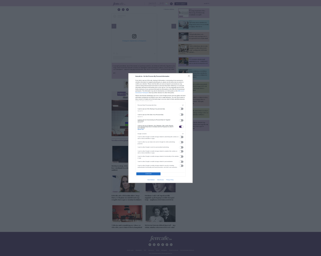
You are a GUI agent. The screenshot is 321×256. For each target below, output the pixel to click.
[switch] (181, 109)
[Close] (189, 76)
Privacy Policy (170, 179)
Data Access (160, 179)
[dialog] (160, 128)
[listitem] (160, 105)
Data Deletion (151, 179)
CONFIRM (148, 173)
